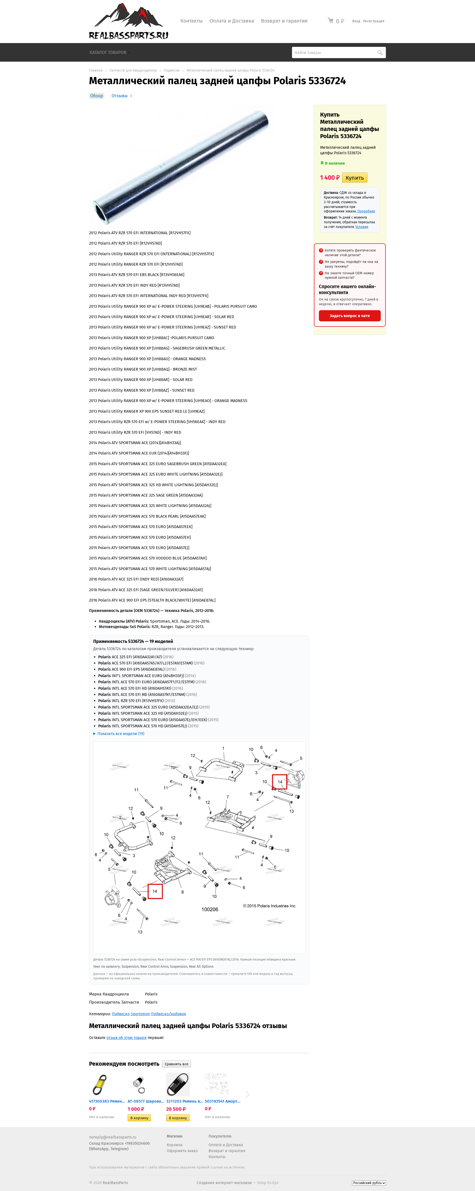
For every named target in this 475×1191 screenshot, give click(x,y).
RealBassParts (115, 1182)
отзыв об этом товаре (126, 1037)
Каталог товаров (108, 52)
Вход (356, 21)
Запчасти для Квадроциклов (133, 70)
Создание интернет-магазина (224, 1182)
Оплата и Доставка (232, 21)
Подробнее (366, 211)
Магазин (174, 1136)
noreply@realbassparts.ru (112, 1137)
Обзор (96, 96)
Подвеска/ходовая (168, 1014)
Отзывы (120, 96)
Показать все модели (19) (120, 733)
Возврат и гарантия (284, 21)
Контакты (191, 21)
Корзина (175, 1144)
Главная (96, 70)
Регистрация (373, 21)
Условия (362, 227)
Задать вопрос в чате (350, 315)
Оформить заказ (182, 1150)
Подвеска (172, 70)
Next (247, 1094)
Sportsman (140, 1014)
